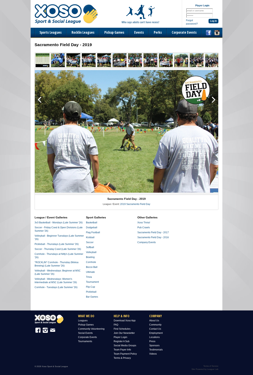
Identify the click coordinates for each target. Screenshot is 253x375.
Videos (153, 353)
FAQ (116, 324)
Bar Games (92, 296)
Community (155, 324)
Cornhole (91, 262)
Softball (90, 247)
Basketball (91, 222)
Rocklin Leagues (83, 32)
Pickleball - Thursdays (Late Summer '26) (57, 244)
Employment (156, 333)
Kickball (90, 237)
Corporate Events (184, 32)
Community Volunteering (91, 328)
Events (139, 32)
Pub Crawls (143, 227)
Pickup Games (114, 32)
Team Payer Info (122, 349)
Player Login (120, 337)
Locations (154, 337)
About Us (154, 320)
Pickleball (91, 291)
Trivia (89, 277)
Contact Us (155, 328)
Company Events (146, 242)
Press (152, 341)
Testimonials (156, 349)
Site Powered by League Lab (205, 369)
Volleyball (91, 252)
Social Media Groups (125, 345)
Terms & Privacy (122, 358)
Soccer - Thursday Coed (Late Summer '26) (58, 249)
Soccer (89, 242)
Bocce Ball (91, 267)
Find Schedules (122, 328)
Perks (158, 32)
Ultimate (90, 272)
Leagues (83, 320)
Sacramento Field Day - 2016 (153, 237)
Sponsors (154, 345)
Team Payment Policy (125, 353)
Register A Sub (121, 341)
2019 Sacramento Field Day (135, 204)
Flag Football (93, 232)
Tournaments (85, 341)
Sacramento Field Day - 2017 (153, 232)
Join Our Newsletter (124, 333)
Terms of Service (210, 366)
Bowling (90, 257)
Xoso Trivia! (143, 222)
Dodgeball (91, 227)
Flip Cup (90, 287)
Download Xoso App (125, 320)
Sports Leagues (51, 32)
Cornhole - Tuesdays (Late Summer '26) (56, 287)
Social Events (85, 333)
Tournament (92, 282)
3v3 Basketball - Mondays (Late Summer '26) (59, 222)
